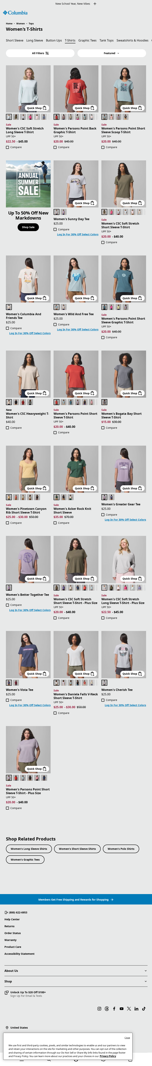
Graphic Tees (87, 40)
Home (9, 23)
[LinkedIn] (136, 1008)
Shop (8, 981)
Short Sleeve (14, 40)
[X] (129, 1008)
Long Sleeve (34, 40)
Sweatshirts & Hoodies (132, 40)
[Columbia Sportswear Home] (15, 12)
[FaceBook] (114, 1008)
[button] (25, 994)
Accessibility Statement (19, 953)
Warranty (10, 940)
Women (20, 23)
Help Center (12, 919)
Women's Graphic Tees (25, 859)
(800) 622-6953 (18, 912)
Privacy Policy (108, 1056)
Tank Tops (107, 40)
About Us (11, 971)
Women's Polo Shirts (121, 849)
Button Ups (54, 40)
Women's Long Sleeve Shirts (29, 849)
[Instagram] (99, 1008)
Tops (31, 23)
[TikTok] (144, 1008)
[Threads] (106, 1008)
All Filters (38, 53)
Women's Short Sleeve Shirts (77, 849)
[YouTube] (121, 1008)
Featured (109, 53)
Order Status (12, 933)
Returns (9, 926)
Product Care (12, 947)
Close (127, 1037)
